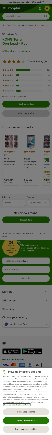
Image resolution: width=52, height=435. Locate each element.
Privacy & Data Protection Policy (17, 405)
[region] (26, 401)
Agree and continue (26, 420)
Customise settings (26, 411)
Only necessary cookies (26, 429)
